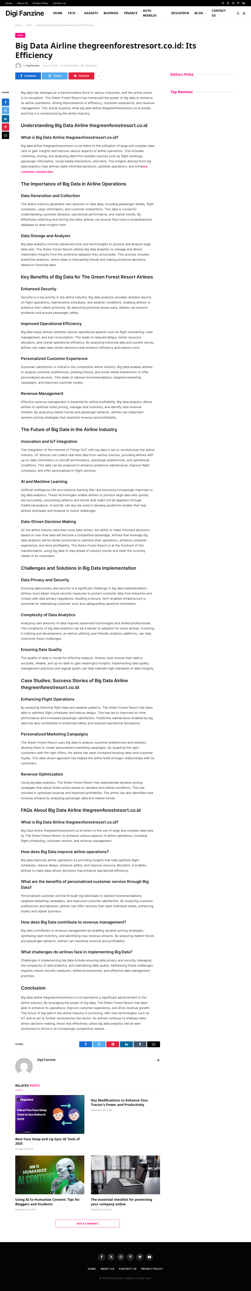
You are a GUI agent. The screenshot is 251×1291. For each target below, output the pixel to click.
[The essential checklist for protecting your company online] (125, 1175)
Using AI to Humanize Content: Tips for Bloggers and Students (47, 1201)
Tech (71, 13)
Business (111, 13)
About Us (22, 3)
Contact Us (59, 3)
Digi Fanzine (32, 65)
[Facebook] (5, 102)
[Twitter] (5, 110)
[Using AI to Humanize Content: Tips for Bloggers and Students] (49, 1175)
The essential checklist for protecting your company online (121, 1201)
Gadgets (91, 13)
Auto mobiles (150, 13)
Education (180, 13)
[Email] (5, 135)
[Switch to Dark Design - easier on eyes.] (238, 13)
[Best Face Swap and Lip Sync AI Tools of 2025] (49, 1114)
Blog (199, 13)
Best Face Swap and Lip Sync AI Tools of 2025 (47, 1141)
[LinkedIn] (5, 118)
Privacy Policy (40, 3)
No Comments (71, 65)
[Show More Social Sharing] (99, 75)
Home (9, 3)
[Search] (243, 13)
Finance (130, 13)
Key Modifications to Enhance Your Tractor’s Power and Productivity (119, 1102)
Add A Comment (88, 1223)
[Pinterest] (5, 127)
